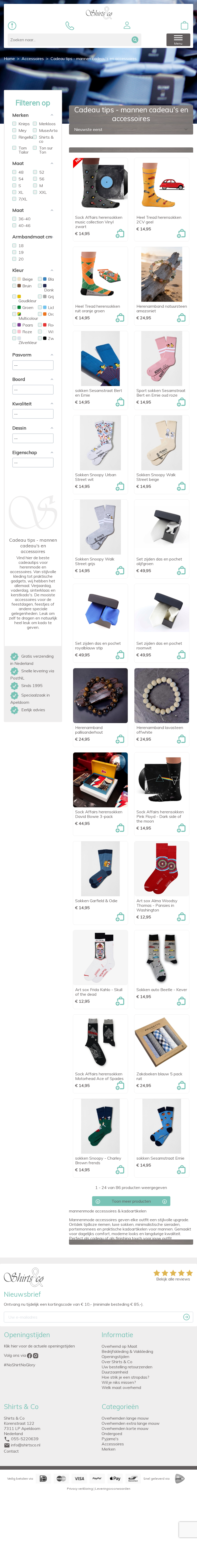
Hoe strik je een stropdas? (125, 1377)
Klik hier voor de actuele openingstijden (39, 1346)
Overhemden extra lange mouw (131, 1423)
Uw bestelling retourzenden (127, 1366)
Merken (108, 1449)
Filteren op (33, 102)
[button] (127, 25)
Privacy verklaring (80, 1488)
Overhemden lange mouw (125, 1418)
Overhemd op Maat (119, 1346)
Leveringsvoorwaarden (112, 1488)
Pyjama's (110, 1438)
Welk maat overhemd (121, 1387)
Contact (11, 1451)
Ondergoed (112, 1433)
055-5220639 (24, 1438)
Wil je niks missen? (119, 1382)
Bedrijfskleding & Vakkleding (127, 1351)
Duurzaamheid (115, 1372)
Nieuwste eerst (131, 129)
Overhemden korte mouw (125, 1428)
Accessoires (113, 1443)
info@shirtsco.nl (25, 1444)
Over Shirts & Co (117, 1361)
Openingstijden (115, 1356)
